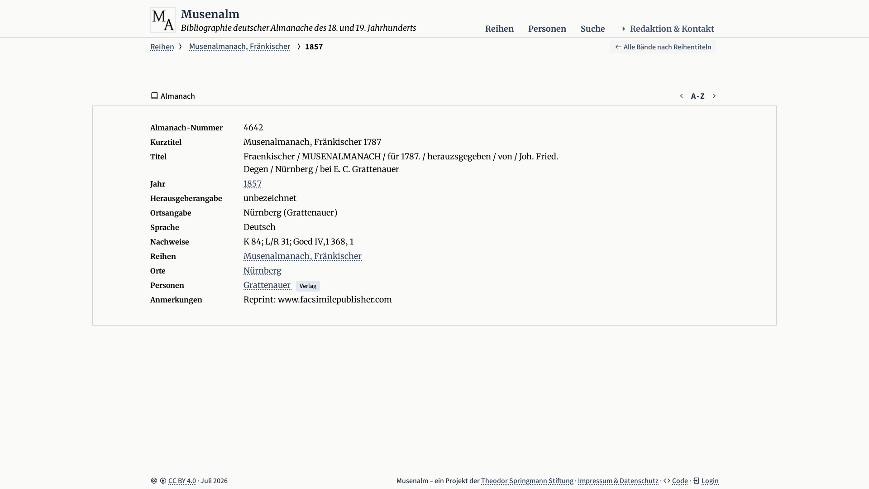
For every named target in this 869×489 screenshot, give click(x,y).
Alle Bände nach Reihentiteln (666, 47)
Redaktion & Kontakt (672, 29)
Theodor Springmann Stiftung (527, 481)
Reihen (499, 29)
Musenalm (210, 14)
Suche (593, 29)
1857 (253, 183)
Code (680, 481)
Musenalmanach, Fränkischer (239, 46)
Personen (547, 29)
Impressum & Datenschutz (618, 481)
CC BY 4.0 (182, 481)
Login (710, 481)
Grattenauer (268, 285)
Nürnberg (263, 270)
